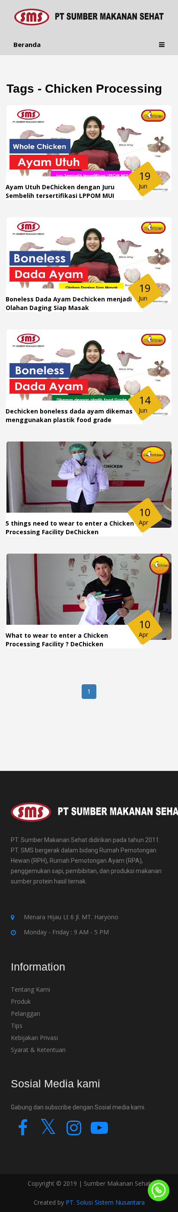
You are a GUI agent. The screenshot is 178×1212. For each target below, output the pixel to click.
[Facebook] (23, 1131)
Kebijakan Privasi (34, 1037)
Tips (16, 1025)
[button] (161, 44)
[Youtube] (99, 1131)
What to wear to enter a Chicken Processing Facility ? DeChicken (57, 639)
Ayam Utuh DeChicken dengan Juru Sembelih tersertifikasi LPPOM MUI (60, 191)
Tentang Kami (30, 989)
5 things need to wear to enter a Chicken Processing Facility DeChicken (70, 527)
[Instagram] (74, 1131)
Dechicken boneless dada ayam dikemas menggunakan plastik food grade (69, 415)
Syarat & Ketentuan (38, 1050)
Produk (21, 1001)
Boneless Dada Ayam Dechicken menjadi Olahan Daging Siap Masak (69, 303)
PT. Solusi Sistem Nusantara (105, 1202)
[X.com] (48, 1131)
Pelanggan (25, 1013)
